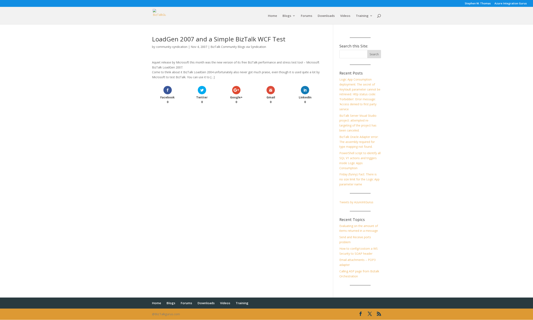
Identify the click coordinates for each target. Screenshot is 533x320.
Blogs (287, 16)
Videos (345, 16)
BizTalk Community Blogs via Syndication (238, 47)
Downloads (326, 16)
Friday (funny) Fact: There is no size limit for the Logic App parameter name (359, 179)
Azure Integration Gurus (510, 3)
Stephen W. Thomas (478, 3)
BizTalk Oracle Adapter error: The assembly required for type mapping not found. (358, 142)
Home (272, 16)
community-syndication (171, 47)
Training (362, 16)
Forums (306, 16)
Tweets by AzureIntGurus (356, 202)
